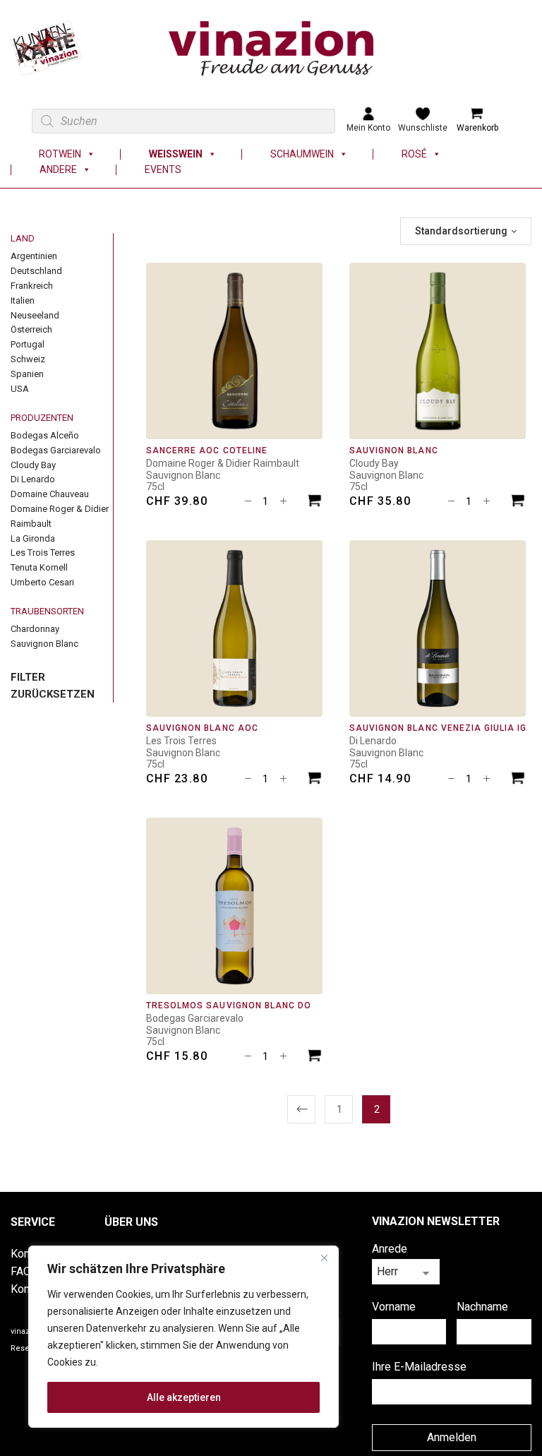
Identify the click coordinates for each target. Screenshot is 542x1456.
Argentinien (34, 256)
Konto (25, 1289)
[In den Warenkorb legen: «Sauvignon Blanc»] (518, 502)
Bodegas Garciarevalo (56, 450)
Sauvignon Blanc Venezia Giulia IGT (440, 728)
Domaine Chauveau (50, 494)
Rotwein (60, 154)
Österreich (31, 329)
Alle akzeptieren (184, 1397)
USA (20, 388)
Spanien (27, 374)
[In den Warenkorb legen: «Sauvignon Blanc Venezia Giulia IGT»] (518, 779)
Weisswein (176, 154)
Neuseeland (35, 315)
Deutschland (36, 270)
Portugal (27, 344)
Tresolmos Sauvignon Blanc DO (228, 1005)
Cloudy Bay (33, 465)
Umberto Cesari (42, 582)
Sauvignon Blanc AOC (202, 728)
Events (163, 170)
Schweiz (28, 359)
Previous (301, 1109)
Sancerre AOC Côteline (206, 450)
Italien (23, 300)
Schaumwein (302, 154)
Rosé (414, 154)
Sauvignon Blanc (44, 643)
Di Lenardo (33, 479)
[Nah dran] (323, 1257)
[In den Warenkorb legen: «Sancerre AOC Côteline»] (315, 502)
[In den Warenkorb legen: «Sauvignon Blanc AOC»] (315, 779)
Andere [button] (58, 170)
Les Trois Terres (43, 552)
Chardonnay (35, 628)
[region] (183, 1337)
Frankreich (32, 285)
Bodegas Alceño (45, 435)
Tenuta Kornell (39, 567)
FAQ (21, 1271)
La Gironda (33, 538)
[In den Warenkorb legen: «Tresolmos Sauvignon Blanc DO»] (315, 1057)
